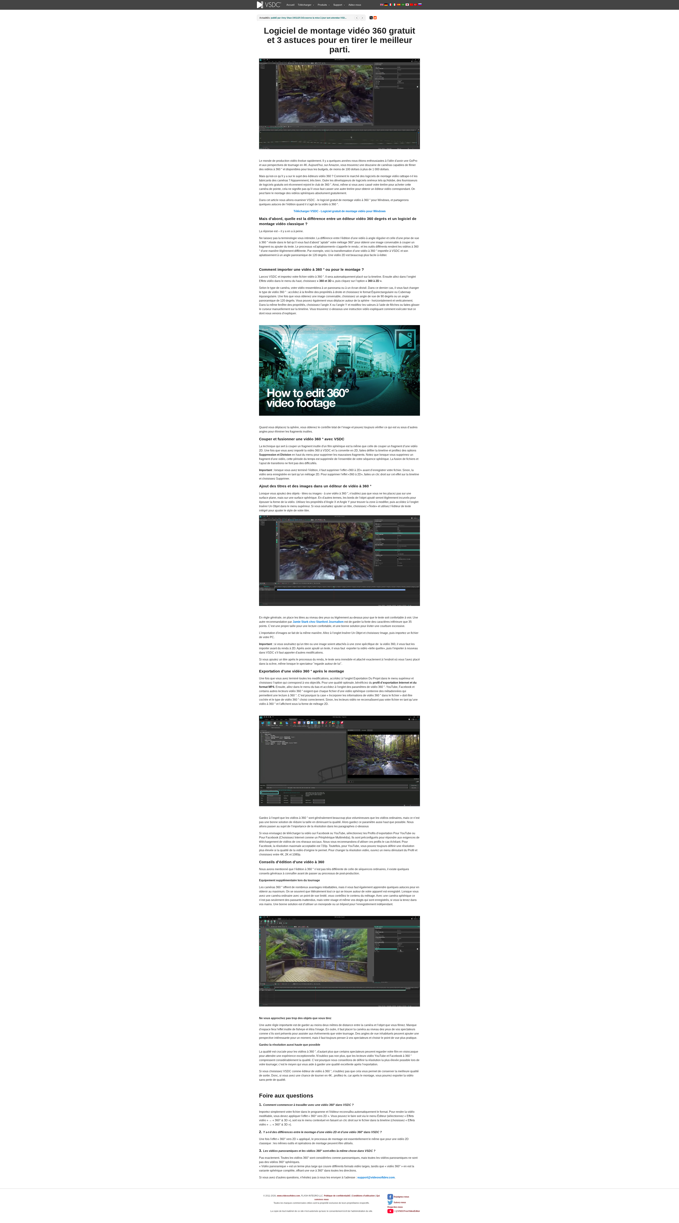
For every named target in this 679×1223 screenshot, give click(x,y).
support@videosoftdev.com (376, 1177)
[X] (371, 17)
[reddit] (375, 17)
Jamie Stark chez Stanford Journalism (318, 621)
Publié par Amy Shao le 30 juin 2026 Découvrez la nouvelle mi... (302, 18)
